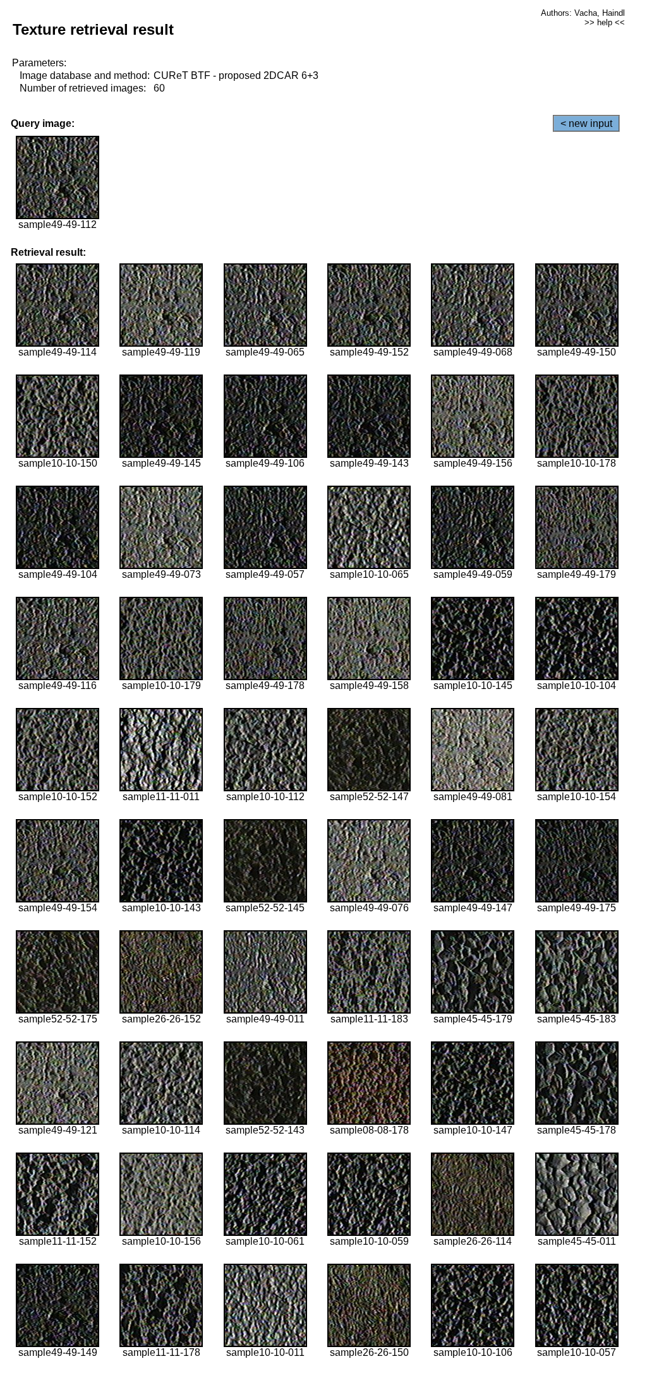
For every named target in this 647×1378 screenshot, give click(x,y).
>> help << (604, 22)
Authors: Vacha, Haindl (583, 13)
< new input (586, 123)
